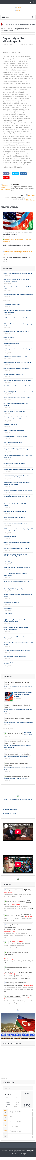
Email (31, 44)
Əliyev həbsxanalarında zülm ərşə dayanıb (17, 542)
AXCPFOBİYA (8, 614)
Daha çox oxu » (24, 897)
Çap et (25, 44)
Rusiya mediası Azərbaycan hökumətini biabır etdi (16, 246)
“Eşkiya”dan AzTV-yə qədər (12, 304)
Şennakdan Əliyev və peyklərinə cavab (15, 436)
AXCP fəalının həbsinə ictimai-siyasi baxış (17, 318)
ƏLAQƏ (23, 1154)
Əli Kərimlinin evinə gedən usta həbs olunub (17, 362)
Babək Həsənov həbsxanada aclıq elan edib (17, 386)
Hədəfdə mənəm (9, 337)
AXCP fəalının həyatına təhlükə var (14, 517)
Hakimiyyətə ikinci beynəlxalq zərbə (15, 589)
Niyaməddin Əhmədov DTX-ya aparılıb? (16, 523)
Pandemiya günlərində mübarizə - (18, 985)
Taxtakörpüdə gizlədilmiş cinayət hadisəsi (17, 650)
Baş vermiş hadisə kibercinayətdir (14, 411)
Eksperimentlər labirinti (11, 602)
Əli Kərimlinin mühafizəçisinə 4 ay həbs (16, 356)
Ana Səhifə (15, 1154)
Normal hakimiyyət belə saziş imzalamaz (16, 368)
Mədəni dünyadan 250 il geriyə (13, 374)
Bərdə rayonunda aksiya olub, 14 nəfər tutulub (18, 490)
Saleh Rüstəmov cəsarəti (11, 343)
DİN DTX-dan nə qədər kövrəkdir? (14, 430)
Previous (16, 184)
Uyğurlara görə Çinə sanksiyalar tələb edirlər (17, 567)
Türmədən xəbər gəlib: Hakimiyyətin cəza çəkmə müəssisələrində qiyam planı (16, 476)
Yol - (17, 941)
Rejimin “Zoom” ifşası (10, 424)
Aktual (6, 44)
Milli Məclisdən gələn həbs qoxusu (14, 463)
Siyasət (10, 44)
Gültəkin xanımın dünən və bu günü (15, 511)
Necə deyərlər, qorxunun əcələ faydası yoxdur (18, 273)
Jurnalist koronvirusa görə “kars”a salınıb (16, 548)
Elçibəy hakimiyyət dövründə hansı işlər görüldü (15, 198)
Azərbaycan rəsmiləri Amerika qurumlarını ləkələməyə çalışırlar (17, 233)
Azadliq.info (30, 1151)
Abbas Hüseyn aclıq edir (11, 562)
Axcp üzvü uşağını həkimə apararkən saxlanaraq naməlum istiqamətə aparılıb (16, 449)
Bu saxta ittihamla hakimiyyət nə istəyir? (16, 331)
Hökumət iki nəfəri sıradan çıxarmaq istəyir (17, 397)
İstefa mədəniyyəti (10, 536)
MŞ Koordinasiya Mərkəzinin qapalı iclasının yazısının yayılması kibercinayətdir (17, 636)
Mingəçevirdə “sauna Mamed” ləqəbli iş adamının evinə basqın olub (22, 188)
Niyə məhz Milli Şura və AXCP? (13, 442)
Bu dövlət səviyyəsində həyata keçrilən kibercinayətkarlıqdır (16, 628)
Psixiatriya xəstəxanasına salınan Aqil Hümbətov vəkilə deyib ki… (15, 555)
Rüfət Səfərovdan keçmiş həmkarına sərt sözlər (17, 258)
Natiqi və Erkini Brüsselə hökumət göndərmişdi (18, 469)
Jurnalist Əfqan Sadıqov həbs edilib (15, 656)
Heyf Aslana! (8, 608)
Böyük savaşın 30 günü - (26, 915)
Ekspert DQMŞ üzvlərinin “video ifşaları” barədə (18, 392)
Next (21, 195)
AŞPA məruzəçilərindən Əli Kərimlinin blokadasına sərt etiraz (15, 620)
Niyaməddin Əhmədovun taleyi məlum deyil (17, 380)
